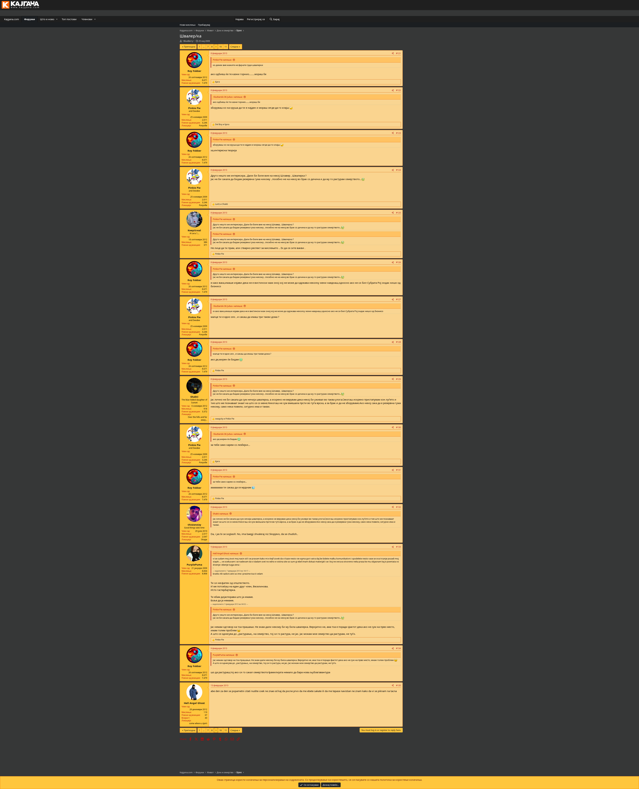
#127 (398, 299)
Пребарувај (204, 24)
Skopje (204, 539)
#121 (398, 53)
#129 (398, 379)
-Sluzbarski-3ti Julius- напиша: (227, 96)
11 (225, 46)
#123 (398, 133)
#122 (398, 90)
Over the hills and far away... (197, 418)
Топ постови (69, 19)
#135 (398, 685)
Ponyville (203, 125)
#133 (398, 546)
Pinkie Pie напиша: (222, 59)
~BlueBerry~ (188, 40)
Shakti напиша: (220, 513)
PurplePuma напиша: (223, 654)
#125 (398, 212)
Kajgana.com (11, 19)
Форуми (29, 19)
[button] (57, 19)
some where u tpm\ (198, 723)
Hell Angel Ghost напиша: (226, 553)
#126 (398, 262)
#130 (398, 427)
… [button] (204, 46)
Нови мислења (187, 24)
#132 (398, 507)
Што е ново (47, 19)
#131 (398, 470)
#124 (398, 170)
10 (220, 46)
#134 (398, 648)
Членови (87, 19)
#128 (398, 342)
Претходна (189, 46)
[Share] (393, 53)
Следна (234, 46)
